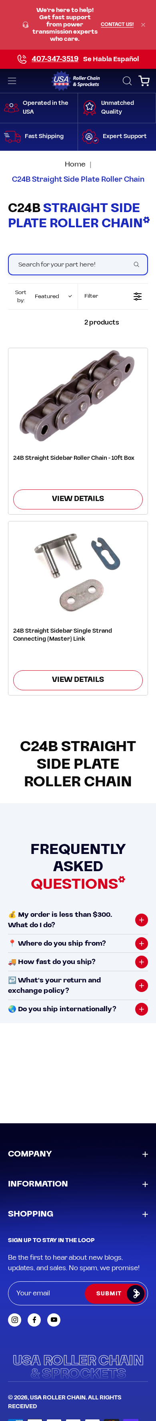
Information (38, 1184)
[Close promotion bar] (143, 25)
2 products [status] (101, 322)
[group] (78, 24)
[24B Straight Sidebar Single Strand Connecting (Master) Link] (78, 568)
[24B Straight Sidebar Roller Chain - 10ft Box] (78, 395)
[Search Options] (139, 264)
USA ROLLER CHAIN (58, 1398)
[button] (126, 80)
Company (30, 1154)
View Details (78, 499)
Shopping (30, 1214)
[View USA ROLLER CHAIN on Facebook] (34, 1320)
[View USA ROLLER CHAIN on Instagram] (14, 1320)
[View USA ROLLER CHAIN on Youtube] (53, 1320)
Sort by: (37, 297)
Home (75, 164)
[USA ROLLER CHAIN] (78, 81)
